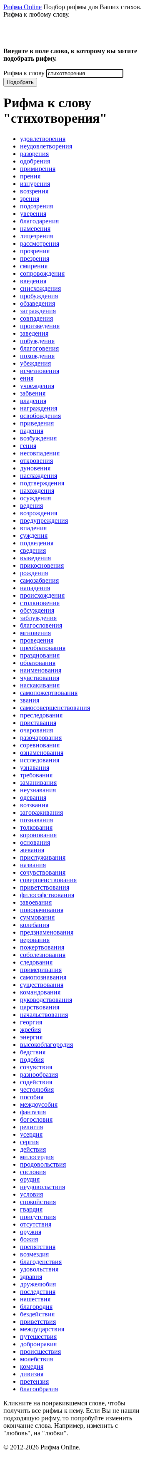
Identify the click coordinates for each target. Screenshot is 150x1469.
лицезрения (36, 236)
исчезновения (39, 370)
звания (29, 700)
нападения (35, 587)
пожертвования (42, 947)
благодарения (39, 221)
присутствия (38, 1216)
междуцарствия (42, 1329)
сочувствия (36, 1067)
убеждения (35, 363)
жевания (32, 849)
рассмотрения (39, 243)
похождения (37, 355)
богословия (36, 1119)
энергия (31, 1037)
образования (37, 662)
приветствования (44, 887)
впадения (33, 528)
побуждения (37, 340)
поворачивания (41, 909)
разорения (34, 153)
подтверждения (42, 483)
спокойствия (38, 1201)
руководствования (46, 999)
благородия (36, 1306)
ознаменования (41, 752)
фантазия (33, 1111)
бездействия (37, 1314)
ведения (31, 505)
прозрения (35, 251)
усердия (31, 1134)
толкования (36, 827)
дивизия (31, 1373)
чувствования (39, 677)
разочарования (41, 737)
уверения (33, 213)
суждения (34, 535)
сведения (33, 550)
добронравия (38, 1344)
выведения (35, 557)
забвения (32, 393)
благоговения (39, 348)
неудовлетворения (46, 146)
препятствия (37, 1246)
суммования (37, 917)
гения (28, 445)
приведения (37, 423)
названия (33, 864)
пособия (31, 1097)
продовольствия (43, 1164)
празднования (40, 655)
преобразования (42, 647)
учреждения (37, 385)
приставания (38, 722)
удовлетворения (42, 138)
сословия (33, 1171)
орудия (30, 1179)
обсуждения (37, 610)
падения (31, 430)
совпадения (36, 318)
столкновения (40, 602)
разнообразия (39, 1074)
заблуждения (38, 617)
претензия (34, 1381)
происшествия (40, 1351)
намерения (35, 228)
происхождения (42, 595)
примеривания (41, 969)
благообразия (39, 1388)
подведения (36, 543)
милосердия (37, 1156)
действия (33, 1149)
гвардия (31, 1209)
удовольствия (39, 1269)
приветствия (38, 1321)
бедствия (32, 1052)
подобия (32, 1059)
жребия (30, 1029)
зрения (29, 198)
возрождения (38, 513)
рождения (34, 572)
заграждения (38, 310)
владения (33, 400)
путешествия (38, 1336)
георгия (31, 1022)
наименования (40, 670)
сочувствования (42, 872)
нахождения (37, 490)
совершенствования (48, 879)
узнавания (34, 767)
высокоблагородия (46, 1044)
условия (31, 1194)
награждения (38, 408)
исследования (39, 760)
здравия (31, 1276)
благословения (41, 625)
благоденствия (41, 1261)
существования (41, 984)
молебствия (36, 1359)
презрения (34, 258)
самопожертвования (49, 692)
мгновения (35, 632)
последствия (37, 1291)
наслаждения (38, 475)
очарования (36, 730)
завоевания (36, 902)
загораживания (41, 812)
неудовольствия (42, 1186)
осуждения (35, 498)
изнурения (35, 183)
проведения (36, 640)
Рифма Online (22, 6)
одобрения (35, 161)
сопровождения (42, 273)
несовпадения (40, 453)
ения (26, 378)
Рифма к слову (24, 73)
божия (29, 1239)
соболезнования (42, 954)
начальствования (44, 1014)
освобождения (40, 415)
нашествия (35, 1299)
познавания (36, 820)
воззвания (34, 805)
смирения (34, 266)
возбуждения (38, 438)
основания (35, 842)
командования (40, 992)
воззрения (34, 191)
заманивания (38, 782)
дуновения (35, 468)
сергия (29, 1141)
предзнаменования (46, 932)
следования (36, 962)
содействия (36, 1082)
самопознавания (43, 977)
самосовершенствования (55, 707)
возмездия (34, 1254)
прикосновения (42, 565)
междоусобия (39, 1104)
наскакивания (40, 685)
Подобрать (20, 82)
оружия (30, 1231)
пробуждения (39, 295)
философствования (47, 894)
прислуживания (42, 857)
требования (36, 775)
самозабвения (39, 580)
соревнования (40, 745)
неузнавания (38, 790)
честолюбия (37, 1089)
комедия (31, 1366)
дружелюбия (38, 1284)
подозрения (36, 206)
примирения (37, 168)
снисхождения (40, 288)
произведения (40, 325)
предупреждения (44, 520)
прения (30, 176)
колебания (34, 924)
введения (33, 280)
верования (35, 939)
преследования (41, 715)
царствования (39, 1007)
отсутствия (35, 1224)
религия (31, 1126)
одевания (33, 797)
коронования (38, 834)
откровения (36, 460)
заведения (34, 333)
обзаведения (37, 303)
